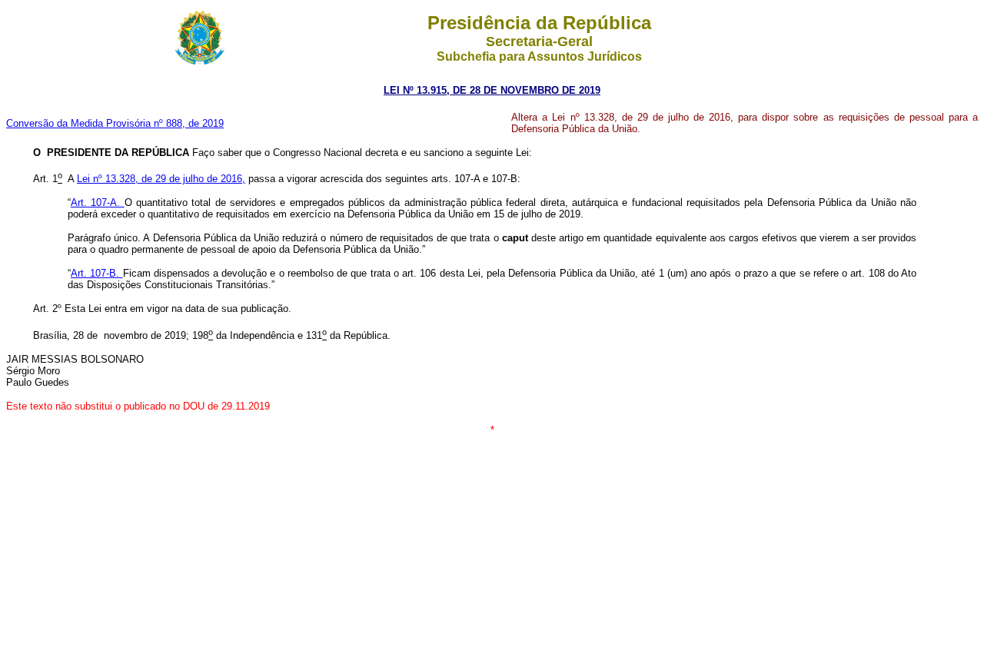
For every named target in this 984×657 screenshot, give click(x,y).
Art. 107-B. (97, 273)
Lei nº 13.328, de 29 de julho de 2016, (161, 178)
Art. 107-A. (98, 202)
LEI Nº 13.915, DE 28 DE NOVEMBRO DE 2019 (492, 90)
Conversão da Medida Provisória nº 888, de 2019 (115, 123)
